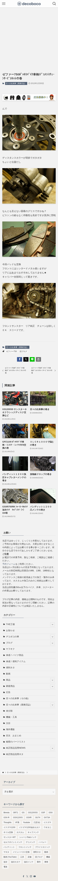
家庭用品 (10, 686)
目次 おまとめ (13, 735)
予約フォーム (8, 564)
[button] (19, 359)
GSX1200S (18, 817)
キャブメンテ (33, 832)
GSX (51, 812)
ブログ (9, 643)
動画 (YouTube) (10, 857)
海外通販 (10, 729)
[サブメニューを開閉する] (52, 624)
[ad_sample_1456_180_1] (29, 99)
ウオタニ (47, 827)
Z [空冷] (37, 822)
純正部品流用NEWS (15, 748)
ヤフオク (10, 649)
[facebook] (23, 876)
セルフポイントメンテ (13, 842)
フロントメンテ (24, 847)
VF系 (17, 822)
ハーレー (42, 842)
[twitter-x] (27, 876)
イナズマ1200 (9, 827)
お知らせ (10, 630)
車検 (46, 862)
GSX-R (6, 817)
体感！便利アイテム (16, 661)
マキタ (6, 852)
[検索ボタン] (54, 3)
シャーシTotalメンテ (27, 837)
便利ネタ (10, 667)
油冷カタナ (15, 862)
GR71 (15, 812)
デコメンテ (30, 842)
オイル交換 (8, 832)
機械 (48, 857)
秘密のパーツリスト (16, 742)
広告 (8, 692)
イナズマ (47, 822)
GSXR (29, 817)
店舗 (29, 857)
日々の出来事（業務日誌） (16, 83)
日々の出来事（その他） (18, 698)
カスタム (20, 832)
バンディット (9, 847)
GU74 (37, 817)
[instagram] (31, 876)
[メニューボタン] (3, 3)
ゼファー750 (11, 351)
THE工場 (10, 624)
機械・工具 (11, 717)
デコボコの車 (12, 636)
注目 (8, 723)
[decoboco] (29, 3)
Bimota (6, 812)
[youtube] (34, 876)
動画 (8, 674)
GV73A (47, 817)
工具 (22, 857)
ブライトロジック (42, 847)
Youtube (26, 822)
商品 (8, 680)
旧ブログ (23, 351)
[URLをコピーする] (38, 359)
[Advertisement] (29, 38)
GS (23, 812)
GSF (43, 812)
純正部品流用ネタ (14, 754)
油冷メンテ (28, 862)
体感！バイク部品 (14, 655)
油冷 (5, 862)
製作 (39, 862)
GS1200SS (33, 812)
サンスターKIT (10, 837)
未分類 (9, 711)
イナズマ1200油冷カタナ (29, 827)
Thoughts (7, 822)
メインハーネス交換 (21, 852)
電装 (5, 867)
